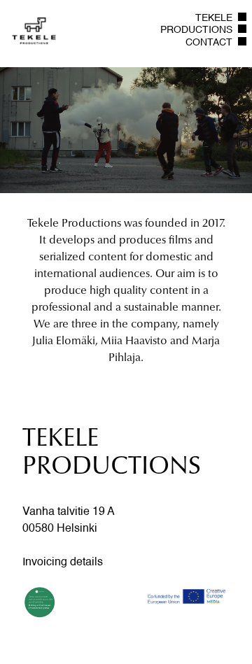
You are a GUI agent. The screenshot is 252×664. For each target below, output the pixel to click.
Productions (196, 30)
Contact (209, 43)
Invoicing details (62, 562)
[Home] (34, 30)
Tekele (213, 18)
